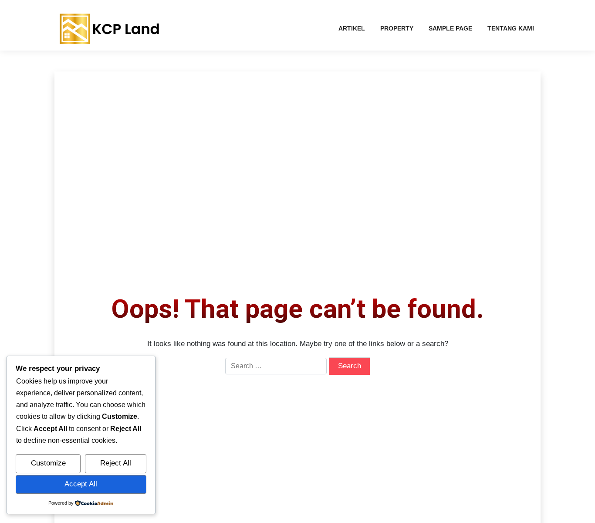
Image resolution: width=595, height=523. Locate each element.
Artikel (351, 28)
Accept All (80, 484)
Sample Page (450, 28)
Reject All (115, 463)
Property (396, 28)
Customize (48, 463)
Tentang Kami (510, 28)
